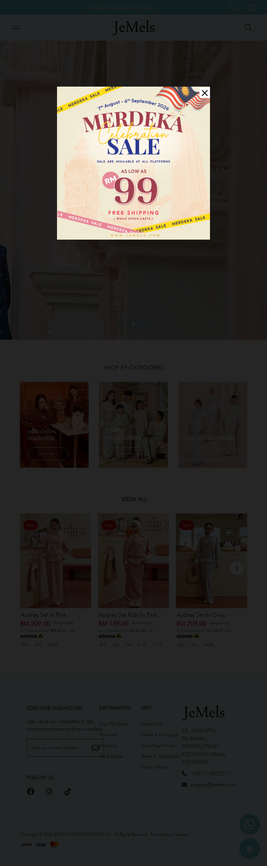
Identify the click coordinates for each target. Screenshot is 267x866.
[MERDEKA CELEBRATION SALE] (133, 162)
